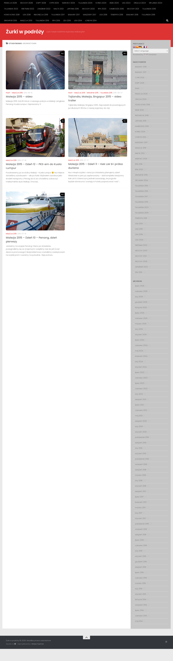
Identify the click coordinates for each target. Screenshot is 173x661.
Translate (152, 54)
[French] (145, 47)
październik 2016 (142, 524)
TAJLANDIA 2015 (42, 20)
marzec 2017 (140, 507)
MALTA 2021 (59, 8)
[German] (140, 47)
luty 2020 (139, 426)
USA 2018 (27, 14)
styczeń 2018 (140, 486)
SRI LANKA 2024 (155, 3)
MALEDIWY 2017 (89, 14)
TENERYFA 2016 (117, 14)
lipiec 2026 (139, 286)
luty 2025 (139, 329)
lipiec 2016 (139, 540)
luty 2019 (138, 448)
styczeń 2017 (140, 518)
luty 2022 (139, 394)
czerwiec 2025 (141, 318)
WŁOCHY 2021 (133, 8)
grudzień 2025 (141, 302)
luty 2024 (139, 361)
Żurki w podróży (25, 31)
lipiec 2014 (139, 610)
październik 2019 (142, 437)
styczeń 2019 (140, 453)
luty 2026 (139, 296)
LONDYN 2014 (91, 20)
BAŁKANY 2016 (132, 14)
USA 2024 (126, 3)
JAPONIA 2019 (73, 8)
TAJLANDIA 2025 (85, 3)
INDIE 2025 (114, 3)
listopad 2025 (141, 307)
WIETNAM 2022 (27, 8)
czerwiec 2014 (141, 615)
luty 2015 (138, 588)
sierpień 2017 (140, 491)
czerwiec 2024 (141, 345)
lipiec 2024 (139, 340)
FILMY (8, 93)
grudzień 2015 (141, 561)
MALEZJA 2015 (26, 20)
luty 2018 (138, 480)
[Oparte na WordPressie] (15, 644)
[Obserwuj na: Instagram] (166, 642)
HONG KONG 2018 (12, 14)
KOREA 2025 (101, 3)
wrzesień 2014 (141, 605)
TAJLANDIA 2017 (58, 14)
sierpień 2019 (140, 442)
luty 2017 (138, 513)
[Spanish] (137, 47)
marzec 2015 (140, 583)
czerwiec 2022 (141, 388)
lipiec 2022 (139, 383)
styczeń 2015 (140, 594)
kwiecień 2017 (141, 502)
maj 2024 (139, 350)
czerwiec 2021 (141, 410)
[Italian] (142, 47)
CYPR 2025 (54, 3)
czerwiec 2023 (141, 378)
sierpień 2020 (141, 421)
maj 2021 (139, 415)
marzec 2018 (140, 475)
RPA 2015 (56, 20)
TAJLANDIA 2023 (11, 8)
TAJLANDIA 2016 (148, 14)
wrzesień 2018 (141, 464)
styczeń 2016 (140, 556)
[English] (134, 47)
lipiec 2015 (139, 572)
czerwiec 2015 (141, 578)
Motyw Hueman (38, 644)
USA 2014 (78, 20)
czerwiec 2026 (141, 291)
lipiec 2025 (139, 313)
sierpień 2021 (140, 399)
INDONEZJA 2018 (41, 14)
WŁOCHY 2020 (88, 8)
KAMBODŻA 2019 (117, 8)
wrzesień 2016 (141, 529)
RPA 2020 (102, 8)
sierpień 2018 (140, 469)
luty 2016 (138, 551)
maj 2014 (139, 621)
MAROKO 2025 (68, 3)
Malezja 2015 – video (19, 96)
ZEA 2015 (67, 20)
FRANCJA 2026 (10, 3)
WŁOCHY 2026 (26, 3)
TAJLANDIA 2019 (149, 8)
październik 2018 (142, 459)
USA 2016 (103, 14)
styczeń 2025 (141, 334)
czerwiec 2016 (141, 545)
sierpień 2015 (140, 567)
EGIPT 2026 (41, 3)
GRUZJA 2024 (140, 3)
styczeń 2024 (141, 367)
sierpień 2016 (140, 534)
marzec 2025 (140, 323)
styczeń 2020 (141, 432)
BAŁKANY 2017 (74, 14)
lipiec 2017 (139, 496)
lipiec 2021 (139, 405)
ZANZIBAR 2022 (43, 8)
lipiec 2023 (139, 372)
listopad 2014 (140, 599)
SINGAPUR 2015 (10, 20)
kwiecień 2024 (141, 356)
